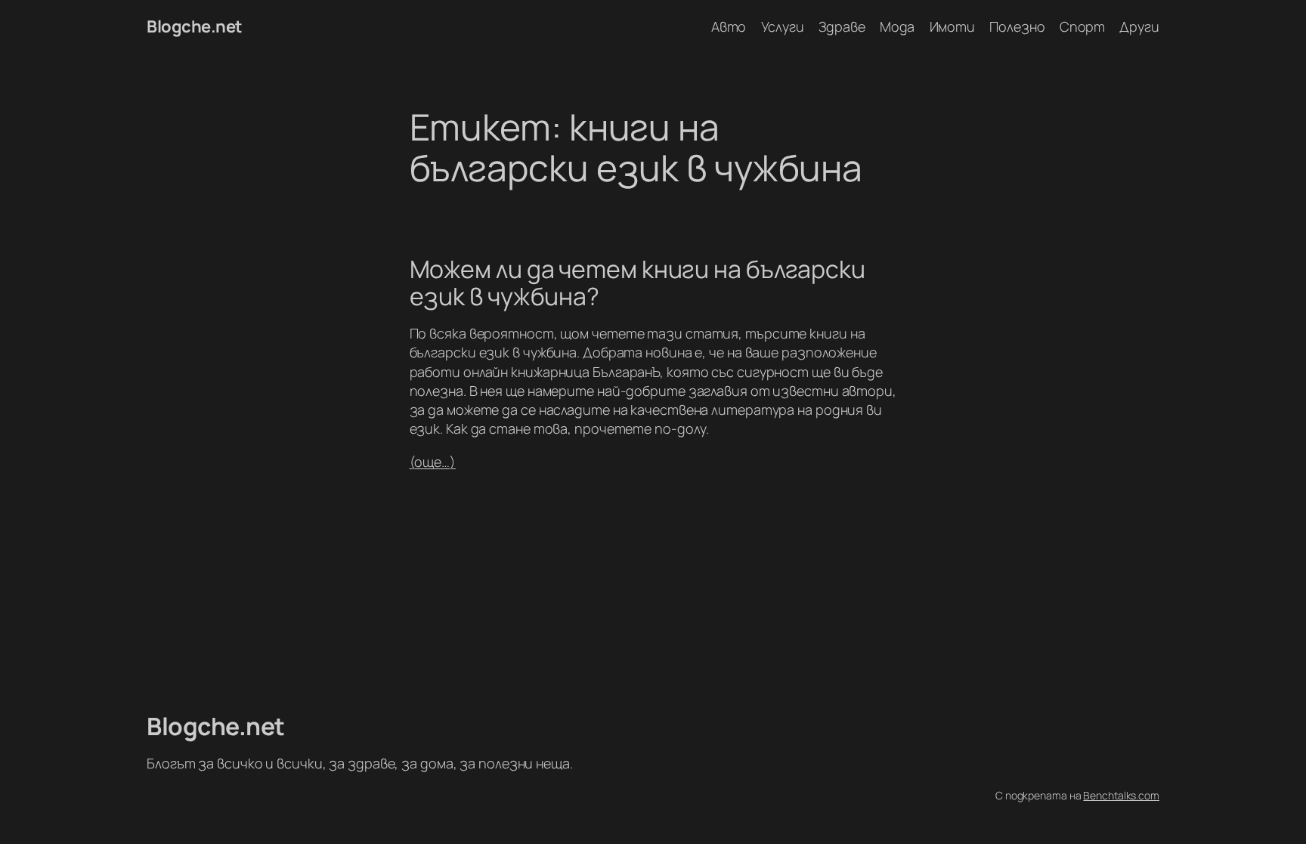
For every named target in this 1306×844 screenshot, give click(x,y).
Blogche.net (195, 26)
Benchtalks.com (1121, 795)
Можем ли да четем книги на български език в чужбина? (637, 282)
